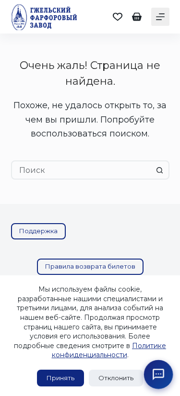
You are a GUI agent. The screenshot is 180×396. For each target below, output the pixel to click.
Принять (60, 378)
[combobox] (81, 170)
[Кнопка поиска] (159, 170)
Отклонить (115, 378)
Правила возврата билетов (90, 266)
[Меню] (160, 17)
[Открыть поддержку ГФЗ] (158, 374)
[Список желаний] (117, 17)
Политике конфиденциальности (109, 350)
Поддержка (38, 231)
